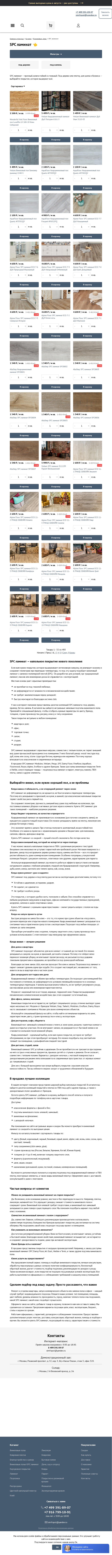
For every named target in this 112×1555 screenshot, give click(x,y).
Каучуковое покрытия (20, 1469)
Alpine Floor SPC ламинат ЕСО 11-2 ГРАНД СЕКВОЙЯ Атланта (24, 518)
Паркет (44, 1473)
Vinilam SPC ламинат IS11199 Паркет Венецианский (53, 467)
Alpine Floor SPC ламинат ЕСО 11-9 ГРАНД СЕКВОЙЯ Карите (24, 623)
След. (65, 652)
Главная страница (17, 39)
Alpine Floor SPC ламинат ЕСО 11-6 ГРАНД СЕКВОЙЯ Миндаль (55, 572)
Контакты (85, 1478)
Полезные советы (89, 1473)
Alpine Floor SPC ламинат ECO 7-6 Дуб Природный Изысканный (24, 268)
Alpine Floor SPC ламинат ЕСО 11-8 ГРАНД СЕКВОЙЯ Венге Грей (87, 569)
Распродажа (16, 1486)
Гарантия (85, 1469)
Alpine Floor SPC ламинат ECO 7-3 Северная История (24, 319)
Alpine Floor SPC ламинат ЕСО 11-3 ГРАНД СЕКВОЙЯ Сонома (55, 521)
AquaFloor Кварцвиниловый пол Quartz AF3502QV (86, 171)
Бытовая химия (48, 1459)
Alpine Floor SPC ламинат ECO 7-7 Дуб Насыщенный (87, 220)
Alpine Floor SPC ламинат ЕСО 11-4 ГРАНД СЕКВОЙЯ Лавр (87, 518)
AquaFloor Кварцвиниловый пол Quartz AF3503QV (54, 171)
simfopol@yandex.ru (86, 15)
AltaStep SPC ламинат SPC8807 (23, 469)
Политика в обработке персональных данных (56, 1528)
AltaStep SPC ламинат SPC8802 (54, 366)
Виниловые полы (40, 39)
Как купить (86, 1455)
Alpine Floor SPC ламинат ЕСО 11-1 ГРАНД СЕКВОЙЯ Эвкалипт (87, 470)
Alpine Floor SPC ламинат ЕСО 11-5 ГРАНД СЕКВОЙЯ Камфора (24, 569)
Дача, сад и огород (50, 1464)
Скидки (84, 1450)
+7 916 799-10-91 (57, 1512)
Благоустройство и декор (22, 1459)
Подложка (15, 1478)
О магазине (86, 1464)
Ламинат (14, 1473)
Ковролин (46, 1455)
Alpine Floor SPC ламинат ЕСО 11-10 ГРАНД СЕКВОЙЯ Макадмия (55, 623)
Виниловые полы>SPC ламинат (24, 1464)
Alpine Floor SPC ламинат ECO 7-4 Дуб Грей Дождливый (87, 268)
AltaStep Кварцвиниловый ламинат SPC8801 (21, 370)
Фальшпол (46, 1486)
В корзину (24, 139)
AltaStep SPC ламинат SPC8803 (86, 369)
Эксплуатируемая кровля (53, 1490)
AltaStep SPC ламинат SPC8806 (86, 417)
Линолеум (46, 1450)
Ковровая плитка (18, 1455)
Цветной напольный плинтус (23, 1490)
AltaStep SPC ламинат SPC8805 (54, 420)
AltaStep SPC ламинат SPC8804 (23, 417)
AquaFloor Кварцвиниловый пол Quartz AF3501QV (23, 220)
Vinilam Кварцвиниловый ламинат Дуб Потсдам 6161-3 (55, 117)
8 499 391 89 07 (56, 1347)
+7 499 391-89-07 (84, 12)
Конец (72, 652)
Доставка (85, 1459)
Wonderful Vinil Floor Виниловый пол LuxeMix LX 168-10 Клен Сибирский (23, 122)
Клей (12, 1495)
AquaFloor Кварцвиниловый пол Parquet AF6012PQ (54, 220)
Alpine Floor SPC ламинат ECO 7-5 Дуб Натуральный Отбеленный (55, 268)
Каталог (29, 39)
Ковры (44, 1469)
